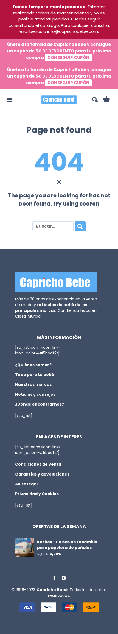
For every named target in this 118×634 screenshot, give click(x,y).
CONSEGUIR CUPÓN (68, 57)
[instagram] (64, 578)
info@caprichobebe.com (72, 31)
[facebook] (54, 578)
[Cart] (106, 100)
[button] (9, 100)
